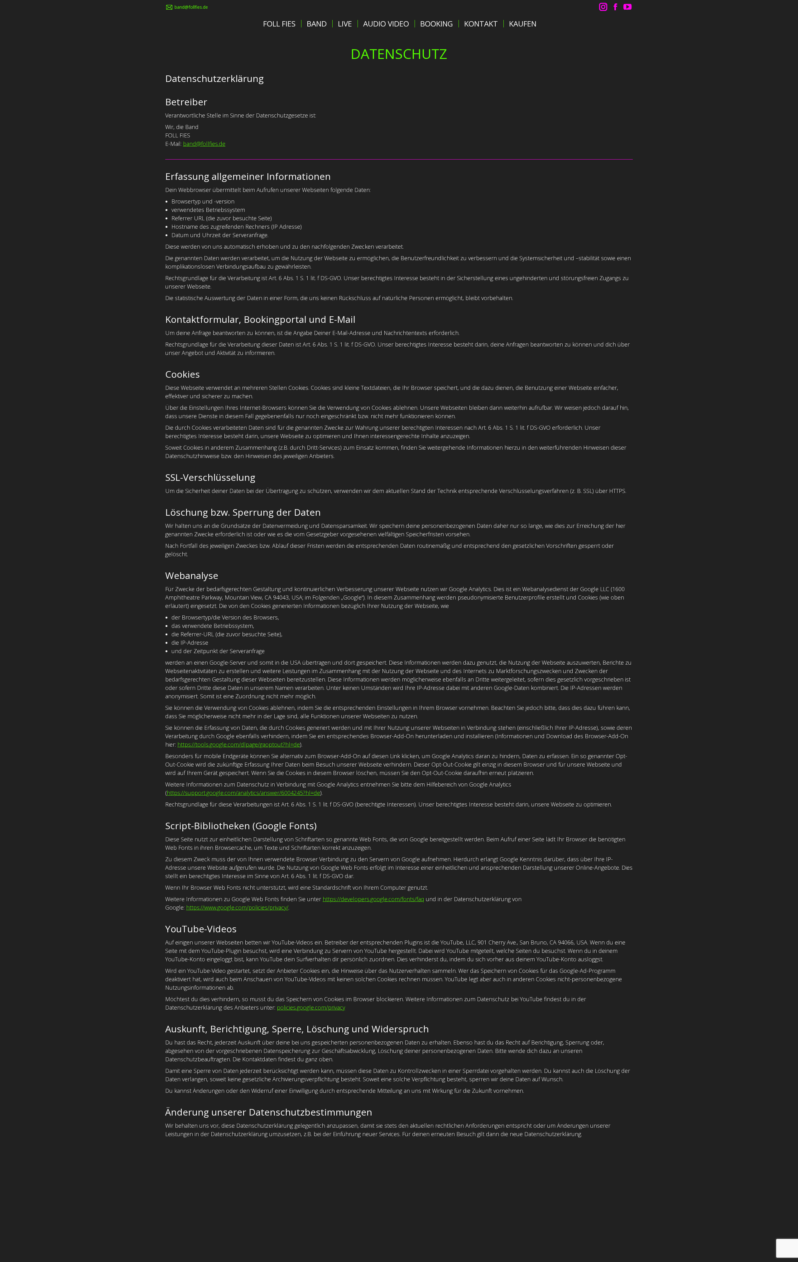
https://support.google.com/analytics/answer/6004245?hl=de (243, 792)
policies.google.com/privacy (311, 1007)
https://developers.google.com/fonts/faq (373, 899)
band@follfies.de (191, 7)
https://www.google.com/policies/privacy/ (237, 907)
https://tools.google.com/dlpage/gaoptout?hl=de (238, 744)
